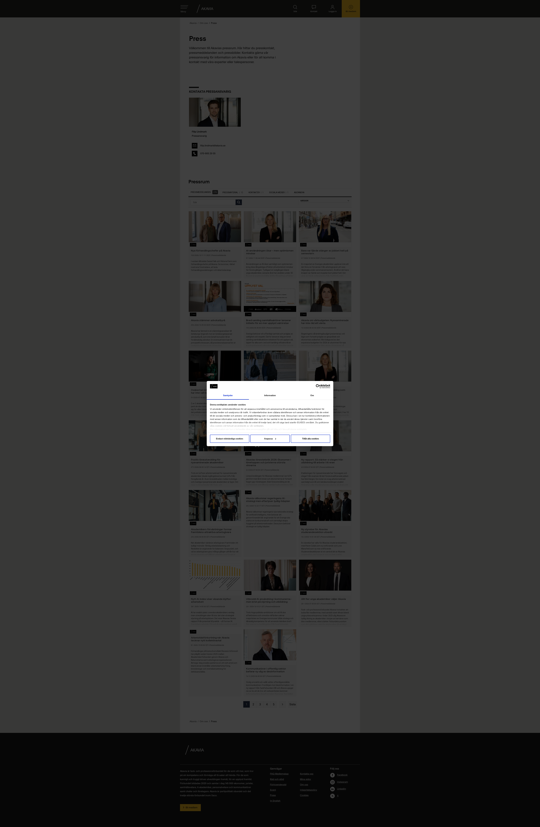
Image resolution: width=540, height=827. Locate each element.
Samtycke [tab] (228, 395)
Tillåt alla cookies (310, 438)
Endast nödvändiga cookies (229, 438)
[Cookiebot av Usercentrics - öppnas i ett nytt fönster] (318, 386)
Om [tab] (312, 395)
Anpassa (268, 438)
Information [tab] (270, 395)
